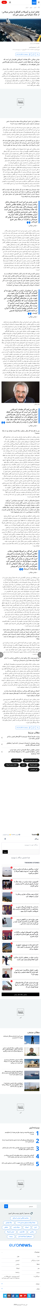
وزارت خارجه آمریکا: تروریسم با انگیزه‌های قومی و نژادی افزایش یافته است (23, 738)
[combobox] (20, 1206)
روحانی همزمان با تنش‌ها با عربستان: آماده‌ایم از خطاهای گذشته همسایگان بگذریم (23, 744)
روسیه (11, 1236)
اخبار (35, 7)
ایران (27, 7)
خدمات (37, 1284)
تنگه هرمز (22, 1232)
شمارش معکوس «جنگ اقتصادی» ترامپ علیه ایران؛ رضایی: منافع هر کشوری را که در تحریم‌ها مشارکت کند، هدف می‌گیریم (23, 752)
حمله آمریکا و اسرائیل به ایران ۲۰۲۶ (26, 1223)
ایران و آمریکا (33, 765)
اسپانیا (27, 1227)
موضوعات (36, 1252)
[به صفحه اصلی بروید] (34, 2)
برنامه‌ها (17, 1272)
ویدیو (38, 1272)
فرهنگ (17, 1268)
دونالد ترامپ (16, 760)
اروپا (38, 1256)
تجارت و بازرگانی (35, 1260)
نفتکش (6, 1227)
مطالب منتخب (33, 1033)
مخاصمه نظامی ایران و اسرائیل (21, 1218)
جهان (31, 7)
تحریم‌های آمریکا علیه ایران (25, 1236)
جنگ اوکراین (9, 1223)
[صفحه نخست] (38, 7)
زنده (4, 2)
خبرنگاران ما (36, 1276)
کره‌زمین (17, 1260)
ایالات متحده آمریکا (11, 765)
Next (38, 1264)
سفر (38, 1268)
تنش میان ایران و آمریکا (31, 760)
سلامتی (32, 1232)
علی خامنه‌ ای (33, 769)
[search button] (6, 1206)
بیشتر (38, 1289)
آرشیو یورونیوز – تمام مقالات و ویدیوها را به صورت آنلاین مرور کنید (10, 1277)
